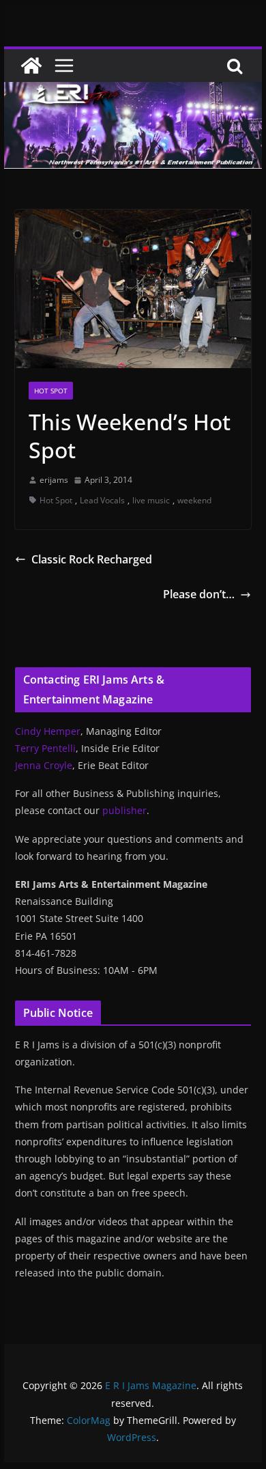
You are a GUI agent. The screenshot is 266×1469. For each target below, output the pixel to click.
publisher (124, 810)
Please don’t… (199, 594)
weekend (194, 500)
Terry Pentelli (45, 748)
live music (151, 500)
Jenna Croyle (43, 765)
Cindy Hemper (47, 731)
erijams (54, 480)
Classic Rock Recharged (91, 559)
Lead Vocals (102, 500)
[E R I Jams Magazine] (31, 65)
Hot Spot (51, 390)
